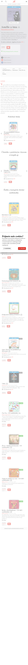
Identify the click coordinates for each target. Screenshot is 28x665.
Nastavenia (8, 248)
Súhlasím (22, 248)
